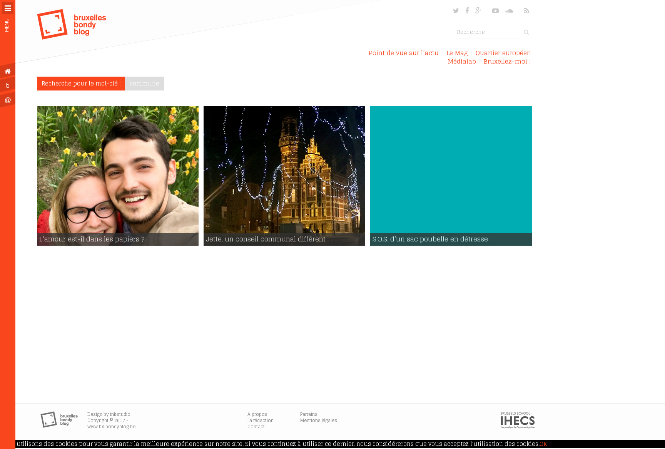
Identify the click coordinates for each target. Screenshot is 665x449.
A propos (257, 414)
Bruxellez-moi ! (507, 61)
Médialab (462, 61)
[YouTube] (495, 10)
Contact (256, 426)
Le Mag (457, 52)
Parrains (308, 414)
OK (543, 444)
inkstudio (120, 414)
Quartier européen (503, 52)
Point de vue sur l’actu (404, 52)
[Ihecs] (518, 427)
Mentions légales (318, 420)
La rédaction (260, 420)
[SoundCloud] (510, 10)
